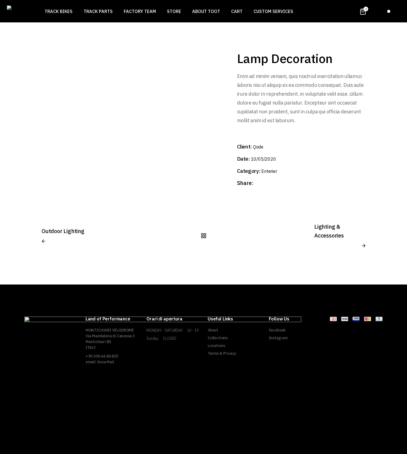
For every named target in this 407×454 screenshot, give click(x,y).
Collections (218, 337)
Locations (216, 345)
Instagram (278, 337)
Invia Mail (105, 361)
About (213, 330)
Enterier (269, 171)
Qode (258, 147)
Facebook (277, 330)
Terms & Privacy (222, 353)
